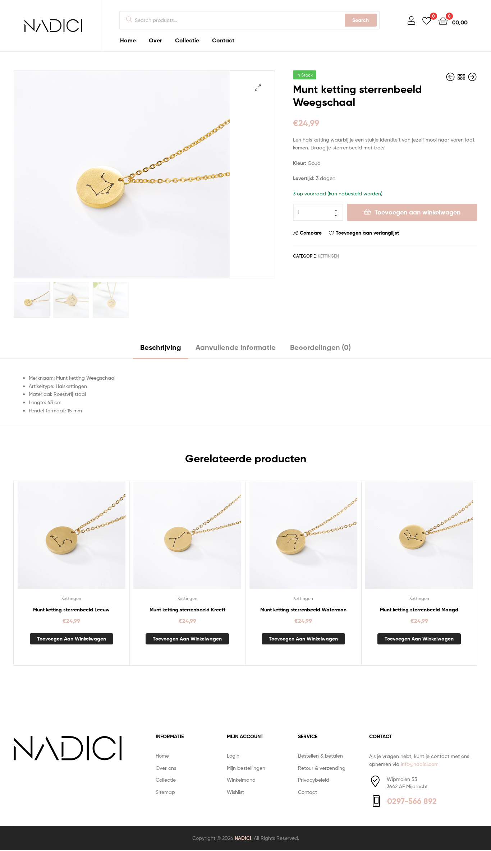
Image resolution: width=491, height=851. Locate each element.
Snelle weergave (89, 540)
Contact (307, 792)
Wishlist (235, 792)
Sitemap (165, 792)
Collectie (166, 780)
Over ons (166, 768)
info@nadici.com (420, 764)
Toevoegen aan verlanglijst (367, 233)
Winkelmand (241, 780)
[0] (426, 20)
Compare (311, 233)
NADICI (243, 838)
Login (233, 756)
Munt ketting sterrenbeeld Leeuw (71, 609)
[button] (258, 87)
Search (360, 20)
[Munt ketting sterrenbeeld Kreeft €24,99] (451, 77)
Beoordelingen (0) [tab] (320, 347)
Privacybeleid (313, 780)
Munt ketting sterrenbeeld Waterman (303, 609)
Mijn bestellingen (246, 768)
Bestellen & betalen (320, 756)
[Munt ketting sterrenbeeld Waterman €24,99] (472, 77)
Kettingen (328, 256)
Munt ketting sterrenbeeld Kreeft (187, 609)
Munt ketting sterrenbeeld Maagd (419, 609)
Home (162, 756)
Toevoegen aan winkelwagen (417, 212)
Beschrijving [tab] (160, 347)
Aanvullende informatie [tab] (236, 347)
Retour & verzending (321, 768)
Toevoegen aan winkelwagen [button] (71, 638)
